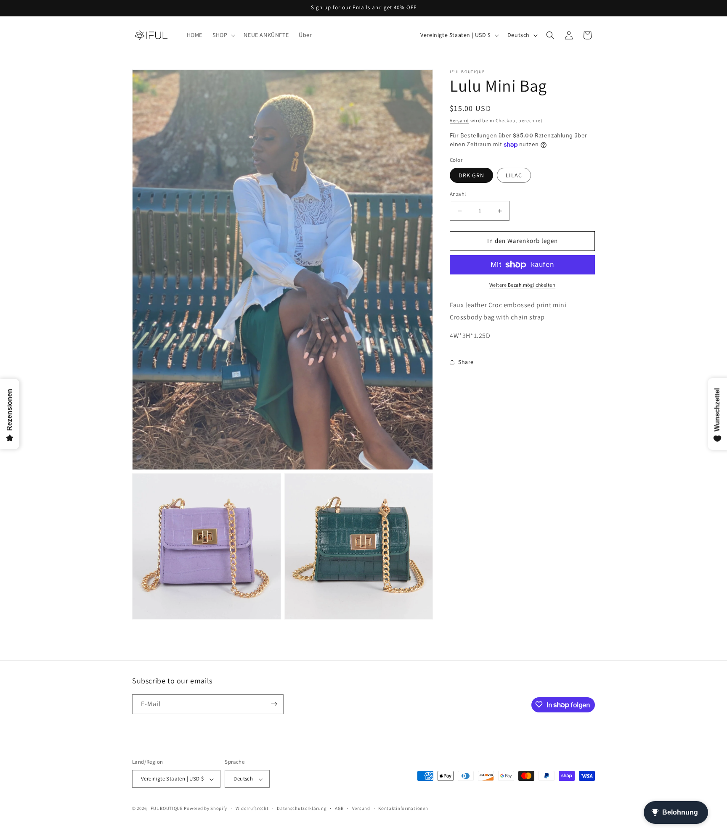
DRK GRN (471, 175)
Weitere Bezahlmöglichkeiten (522, 285)
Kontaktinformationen (403, 808)
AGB (339, 808)
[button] (223, 35)
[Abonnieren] (274, 704)
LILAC (514, 175)
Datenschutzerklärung (301, 808)
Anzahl (458, 194)
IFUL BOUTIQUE (166, 809)
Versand (459, 120)
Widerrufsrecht (252, 808)
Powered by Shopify (205, 809)
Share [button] (466, 362)
